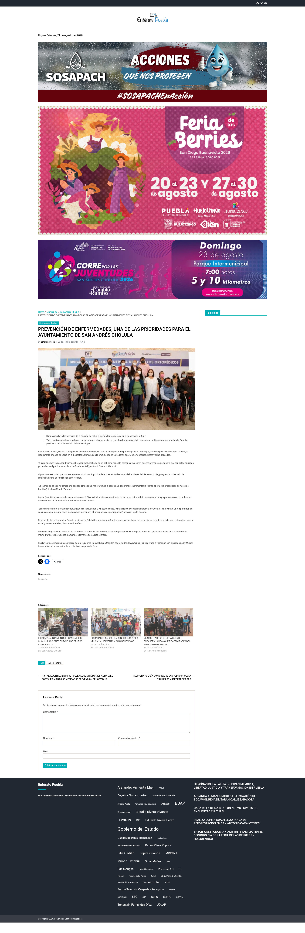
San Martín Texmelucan (128, 882)
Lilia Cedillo (126, 853)
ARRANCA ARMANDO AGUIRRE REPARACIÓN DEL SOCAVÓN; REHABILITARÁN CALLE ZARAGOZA (225, 797)
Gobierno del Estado (138, 829)
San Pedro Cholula (151, 882)
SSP (144, 897)
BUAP (180, 803)
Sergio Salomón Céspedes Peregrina (141, 889)
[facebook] (257, 3)
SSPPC (167, 896)
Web (45, 751)
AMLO (161, 788)
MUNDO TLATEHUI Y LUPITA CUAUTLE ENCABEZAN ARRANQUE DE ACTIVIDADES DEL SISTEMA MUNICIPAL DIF (167, 641)
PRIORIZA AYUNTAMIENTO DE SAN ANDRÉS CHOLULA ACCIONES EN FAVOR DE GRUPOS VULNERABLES (60, 641)
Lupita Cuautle (150, 853)
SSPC (154, 896)
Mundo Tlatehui (54, 663)
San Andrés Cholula (48, 323)
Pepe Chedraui (146, 869)
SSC (134, 897)
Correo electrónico (129, 738)
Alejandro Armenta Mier (136, 787)
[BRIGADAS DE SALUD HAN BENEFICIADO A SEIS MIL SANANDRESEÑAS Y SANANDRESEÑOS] (115, 622)
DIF (138, 820)
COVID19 (124, 820)
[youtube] (265, 3)
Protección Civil (165, 869)
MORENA (171, 853)
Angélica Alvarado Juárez (133, 795)
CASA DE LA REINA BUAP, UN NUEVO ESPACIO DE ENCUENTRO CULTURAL (225, 809)
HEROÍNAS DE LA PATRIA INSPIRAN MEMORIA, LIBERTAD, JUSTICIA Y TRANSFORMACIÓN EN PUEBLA (229, 785)
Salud (153, 876)
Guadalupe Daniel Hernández (135, 837)
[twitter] (261, 3)
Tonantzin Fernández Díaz (135, 905)
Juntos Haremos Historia (129, 845)
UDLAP (161, 905)
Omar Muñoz (153, 861)
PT (180, 868)
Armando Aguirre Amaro (145, 804)
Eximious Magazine (73, 919)
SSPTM (179, 897)
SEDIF (167, 882)
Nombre (48, 738)
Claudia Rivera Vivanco (152, 812)
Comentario (50, 712)
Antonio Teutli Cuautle (164, 795)
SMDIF (172, 889)
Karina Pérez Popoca (158, 845)
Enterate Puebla (48, 342)
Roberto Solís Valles (137, 876)
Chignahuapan (124, 812)
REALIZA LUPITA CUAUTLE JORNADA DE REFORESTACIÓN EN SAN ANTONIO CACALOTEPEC (227, 821)
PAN (168, 861)
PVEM (121, 876)
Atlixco (165, 803)
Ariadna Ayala (124, 804)
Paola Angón (126, 868)
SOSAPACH (122, 897)
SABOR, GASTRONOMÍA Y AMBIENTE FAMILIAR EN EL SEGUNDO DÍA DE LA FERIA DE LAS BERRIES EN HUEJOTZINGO (228, 835)
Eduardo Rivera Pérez (159, 820)
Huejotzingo (161, 838)
